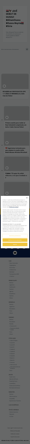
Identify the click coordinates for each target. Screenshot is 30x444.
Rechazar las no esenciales (15, 240)
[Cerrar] (27, 198)
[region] (15, 222)
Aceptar (15, 244)
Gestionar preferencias (15, 235)
